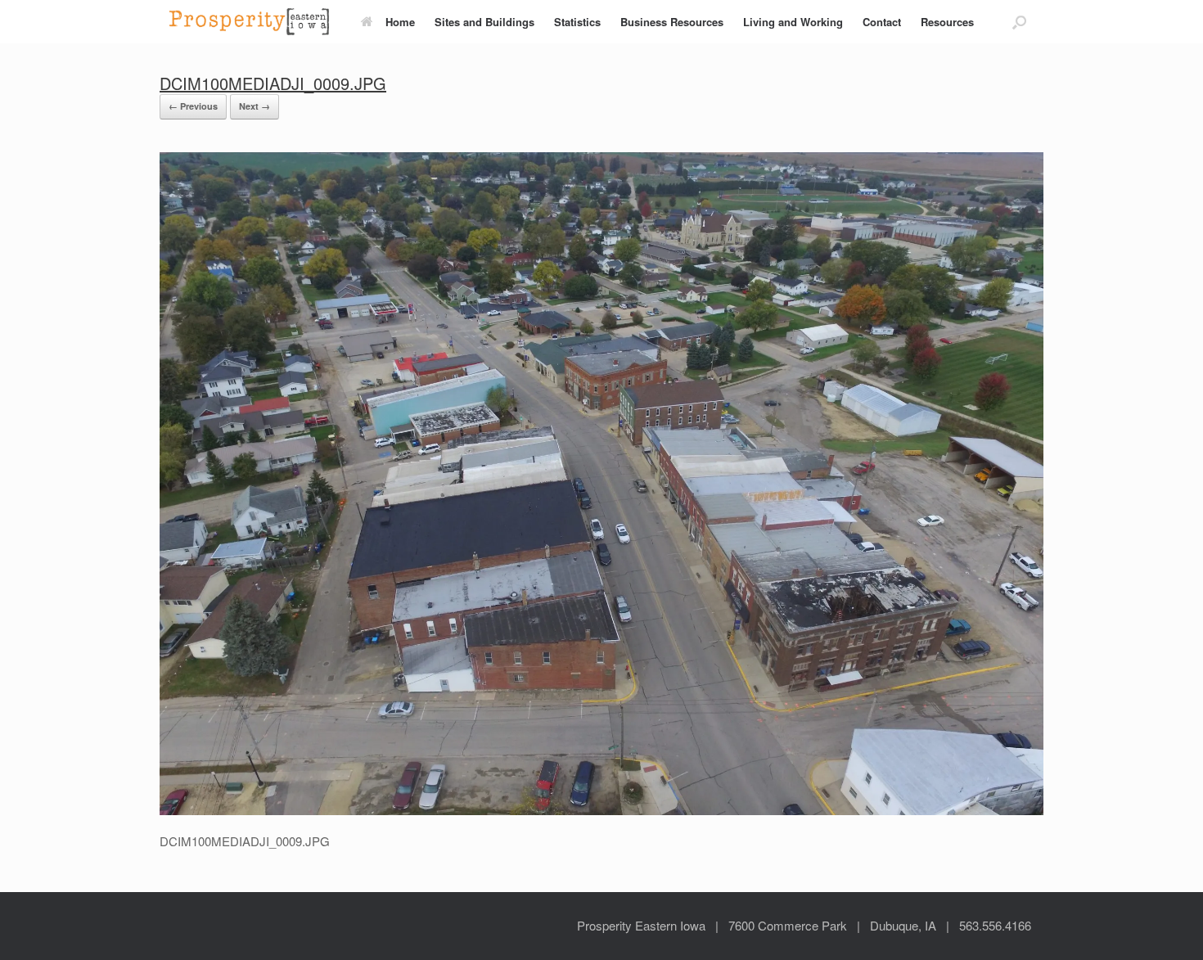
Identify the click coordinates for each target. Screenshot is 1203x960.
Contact (882, 21)
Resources (947, 21)
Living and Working (793, 21)
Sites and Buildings (484, 21)
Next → (254, 106)
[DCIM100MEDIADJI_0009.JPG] (601, 810)
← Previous (193, 106)
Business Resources (671, 21)
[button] (1019, 21)
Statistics (577, 21)
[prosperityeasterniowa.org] (249, 21)
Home (400, 21)
